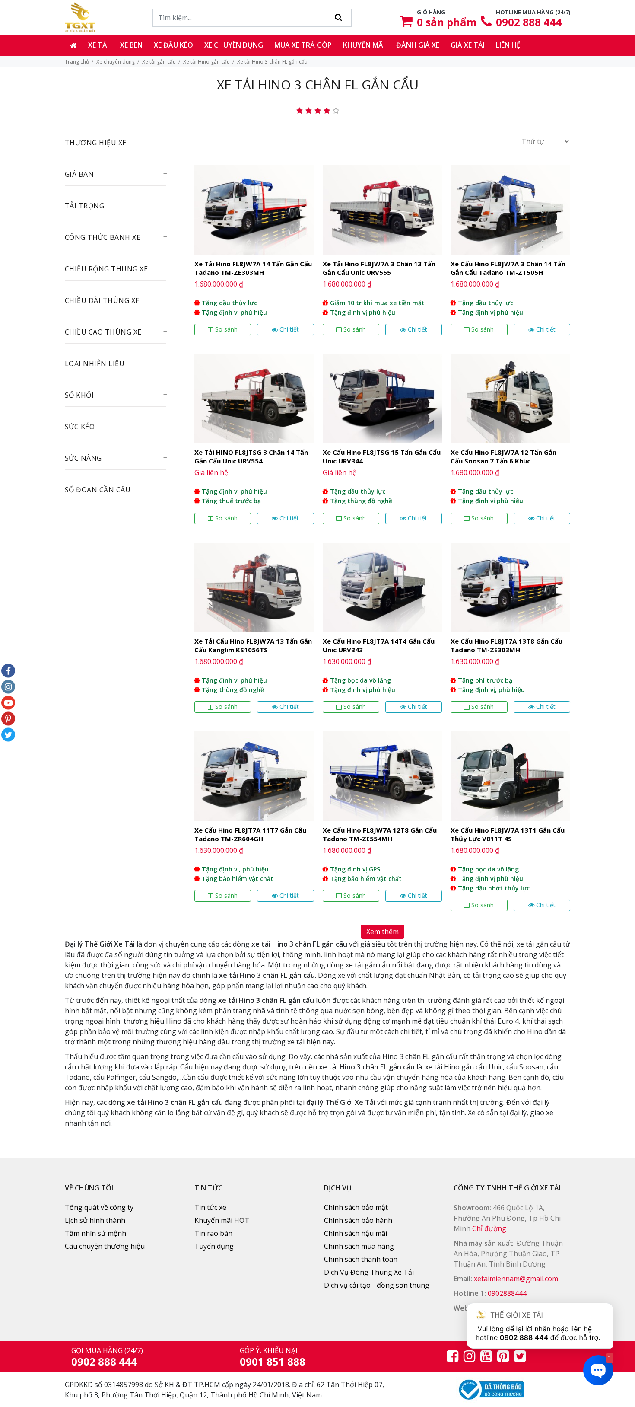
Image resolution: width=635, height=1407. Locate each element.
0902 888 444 (529, 22)
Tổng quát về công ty (99, 1207)
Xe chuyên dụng (233, 45)
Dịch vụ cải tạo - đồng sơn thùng (376, 1285)
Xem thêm (382, 931)
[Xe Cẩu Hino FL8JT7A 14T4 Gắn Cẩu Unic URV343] (382, 631)
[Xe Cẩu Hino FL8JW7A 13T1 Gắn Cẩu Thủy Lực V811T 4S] (510, 824)
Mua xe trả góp (303, 45)
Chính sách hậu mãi (355, 1233)
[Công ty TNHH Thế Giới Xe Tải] (80, 17)
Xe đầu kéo (173, 45)
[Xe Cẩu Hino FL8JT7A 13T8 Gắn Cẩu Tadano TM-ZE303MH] (510, 631)
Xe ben (131, 45)
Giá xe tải (468, 45)
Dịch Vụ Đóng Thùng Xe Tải (369, 1272)
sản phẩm (446, 22)
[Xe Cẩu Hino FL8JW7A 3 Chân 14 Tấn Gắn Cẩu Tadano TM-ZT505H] (510, 253)
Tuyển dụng (214, 1246)
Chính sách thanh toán (360, 1259)
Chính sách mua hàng (359, 1246)
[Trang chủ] (74, 45)
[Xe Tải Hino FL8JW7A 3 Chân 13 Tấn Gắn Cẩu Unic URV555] (382, 253)
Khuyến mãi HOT (221, 1220)
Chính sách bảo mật (356, 1207)
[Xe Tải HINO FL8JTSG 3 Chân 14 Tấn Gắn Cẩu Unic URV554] (254, 442)
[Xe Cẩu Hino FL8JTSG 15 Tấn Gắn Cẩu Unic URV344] (382, 442)
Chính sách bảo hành (358, 1220)
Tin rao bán (213, 1233)
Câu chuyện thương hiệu (105, 1246)
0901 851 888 (272, 1361)
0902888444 (507, 1293)
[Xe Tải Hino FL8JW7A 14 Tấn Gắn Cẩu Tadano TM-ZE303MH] (254, 253)
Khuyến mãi (364, 45)
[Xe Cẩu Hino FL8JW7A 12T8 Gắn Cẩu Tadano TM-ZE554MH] (382, 824)
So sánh (226, 329)
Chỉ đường (489, 1228)
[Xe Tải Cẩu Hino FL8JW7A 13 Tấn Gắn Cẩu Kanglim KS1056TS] (254, 631)
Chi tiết (289, 329)
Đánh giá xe (417, 45)
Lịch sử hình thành (95, 1220)
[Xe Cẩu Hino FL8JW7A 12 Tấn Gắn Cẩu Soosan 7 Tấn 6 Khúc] (510, 442)
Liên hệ (508, 45)
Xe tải (98, 45)
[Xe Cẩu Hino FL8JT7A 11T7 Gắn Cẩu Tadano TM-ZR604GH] (254, 824)
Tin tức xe (210, 1207)
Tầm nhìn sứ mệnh (95, 1233)
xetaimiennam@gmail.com (516, 1278)
